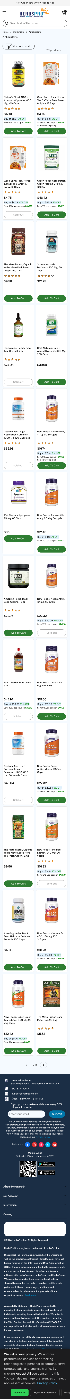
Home (5, 31)
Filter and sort (21, 46)
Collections (18, 31)
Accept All (19, 1392)
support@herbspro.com (25, 1093)
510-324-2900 (20, 1088)
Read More (30, 1295)
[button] (64, 12)
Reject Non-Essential (45, 1392)
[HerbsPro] (34, 12)
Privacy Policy (47, 1383)
